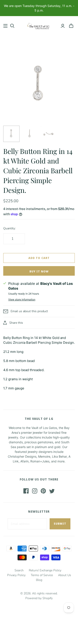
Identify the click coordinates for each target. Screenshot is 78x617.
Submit (60, 523)
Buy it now (39, 271)
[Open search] (12, 26)
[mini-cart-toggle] (71, 25)
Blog (39, 580)
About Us (64, 575)
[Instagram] (34, 491)
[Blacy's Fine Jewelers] (39, 25)
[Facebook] (26, 491)
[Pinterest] (43, 491)
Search (19, 570)
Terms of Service (42, 575)
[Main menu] (5, 26)
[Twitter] (52, 491)
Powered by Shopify (39, 598)
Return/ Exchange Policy (45, 570)
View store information (21, 299)
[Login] (62, 25)
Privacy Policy (16, 575)
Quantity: (9, 228)
